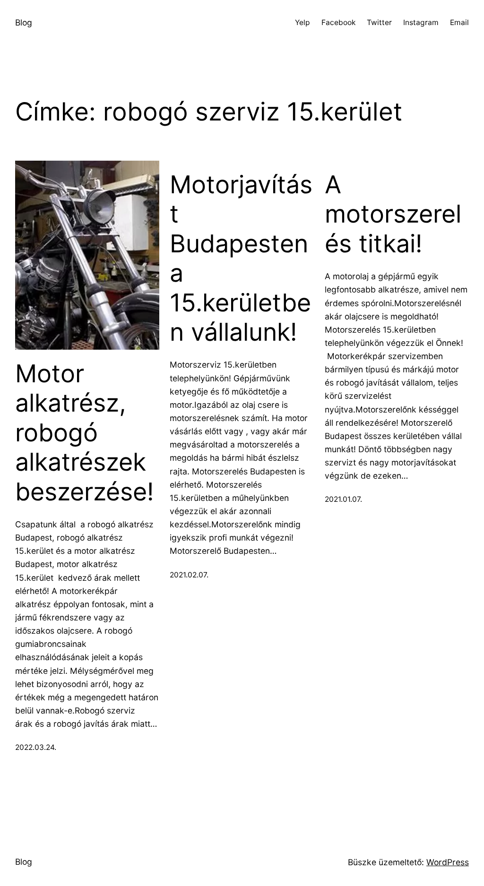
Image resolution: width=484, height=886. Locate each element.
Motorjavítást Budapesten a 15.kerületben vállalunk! (241, 258)
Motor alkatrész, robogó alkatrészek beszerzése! (84, 433)
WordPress (447, 862)
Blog (23, 22)
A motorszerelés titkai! (393, 214)
